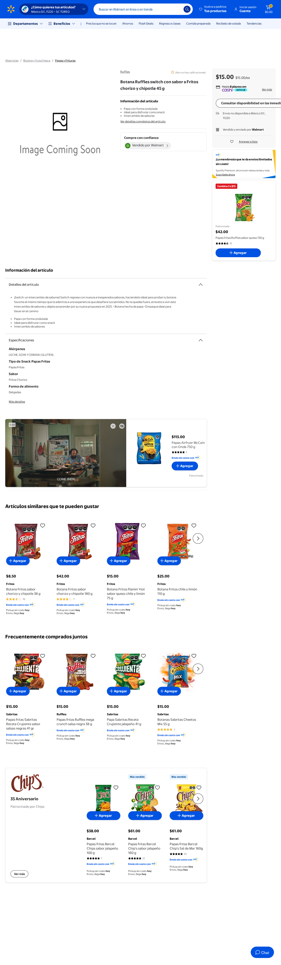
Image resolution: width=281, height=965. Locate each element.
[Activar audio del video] (121, 426)
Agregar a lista (248, 141)
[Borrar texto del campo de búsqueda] (177, 9)
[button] (213, 9)
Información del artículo (29, 270)
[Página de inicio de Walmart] (11, 9)
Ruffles (125, 71)
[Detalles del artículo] (200, 284)
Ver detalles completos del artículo (143, 121)
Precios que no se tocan (101, 23)
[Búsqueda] (187, 9)
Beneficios (62, 23)
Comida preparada (198, 23)
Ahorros (127, 23)
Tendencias (254, 23)
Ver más (267, 89)
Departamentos (25, 23)
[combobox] (143, 9)
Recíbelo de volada (228, 23)
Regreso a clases (169, 23)
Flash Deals (146, 23)
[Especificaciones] (200, 340)
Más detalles (17, 401)
